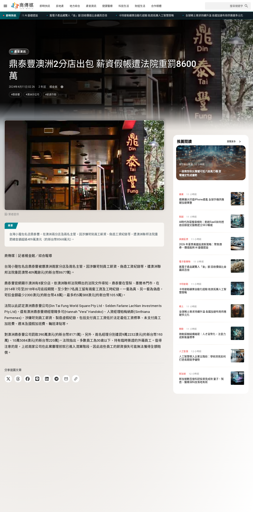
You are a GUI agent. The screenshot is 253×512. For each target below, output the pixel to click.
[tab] (45, 5)
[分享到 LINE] (37, 379)
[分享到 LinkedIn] (47, 379)
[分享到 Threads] (18, 379)
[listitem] (211, 199)
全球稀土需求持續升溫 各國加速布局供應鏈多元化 (152, 15)
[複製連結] (76, 379)
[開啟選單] (5, 6)
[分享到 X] (8, 379)
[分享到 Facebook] (27, 379)
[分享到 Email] (66, 379)
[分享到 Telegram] (56, 379)
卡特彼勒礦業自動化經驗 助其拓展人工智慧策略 (83, 15)
